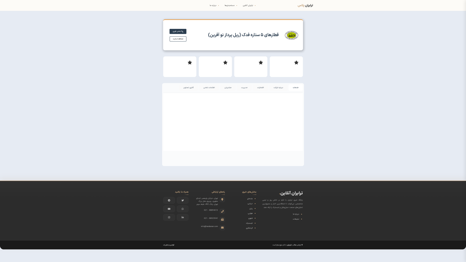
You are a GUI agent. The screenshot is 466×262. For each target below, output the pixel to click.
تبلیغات (296, 219)
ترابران (289, 245)
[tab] (296, 87)
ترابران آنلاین (248, 5)
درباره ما (213, 5)
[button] (178, 38)
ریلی (251, 208)
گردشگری (249, 228)
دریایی (250, 203)
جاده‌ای (250, 198)
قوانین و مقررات (168, 245)
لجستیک (249, 223)
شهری (250, 218)
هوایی (250, 213)
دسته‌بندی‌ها (230, 5)
